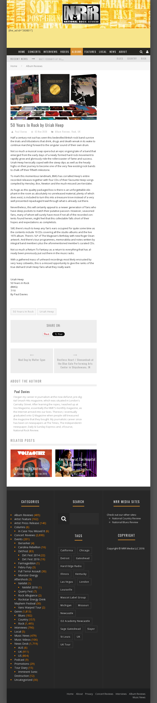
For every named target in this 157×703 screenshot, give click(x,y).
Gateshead (83, 558)
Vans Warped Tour (29, 607)
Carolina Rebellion (29, 547)
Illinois (65, 574)
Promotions (21, 663)
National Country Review (126, 518)
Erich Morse (24, 473)
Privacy (89, 694)
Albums (77, 52)
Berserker (24, 543)
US (20, 655)
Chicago (84, 550)
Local (103, 52)
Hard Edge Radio (71, 566)
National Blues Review (125, 522)
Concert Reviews (24, 535)
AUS (20, 647)
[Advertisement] (129, 98)
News (113, 52)
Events (18, 539)
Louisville (66, 589)
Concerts (34, 52)
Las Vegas (67, 581)
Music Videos (22, 639)
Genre (18, 611)
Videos (64, 52)
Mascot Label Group (73, 597)
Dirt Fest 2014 (31, 555)
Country (132, 58)
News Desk (21, 643)
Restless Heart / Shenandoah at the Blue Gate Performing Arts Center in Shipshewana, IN (75, 363)
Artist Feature (22, 519)
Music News (21, 635)
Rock (143, 58)
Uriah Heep (47, 311)
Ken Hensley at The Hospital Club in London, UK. (77, 462)
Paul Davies (21, 131)
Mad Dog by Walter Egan (31, 360)
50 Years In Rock (23, 311)
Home (21, 52)
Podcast (19, 659)
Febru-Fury (25, 567)
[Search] (141, 51)
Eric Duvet (86, 469)
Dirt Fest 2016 (31, 559)
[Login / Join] (147, 51)
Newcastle (67, 613)
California (67, 550)
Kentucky (81, 574)
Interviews (50, 52)
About (123, 52)
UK (79, 131)
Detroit (65, 558)
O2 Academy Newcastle (75, 621)
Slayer (91, 628)
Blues (120, 58)
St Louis (65, 636)
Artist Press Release (26, 523)
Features (90, 52)
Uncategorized (23, 680)
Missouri (83, 605)
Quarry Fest (25, 591)
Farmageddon (27, 563)
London (84, 581)
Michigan (66, 605)
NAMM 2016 (30, 587)
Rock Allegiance (28, 595)
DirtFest (23, 551)
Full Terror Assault (29, 571)
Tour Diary (21, 668)
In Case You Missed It (31, 531)
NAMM (22, 583)
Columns (19, 527)
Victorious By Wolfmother (31, 468)
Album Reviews (62, 131)
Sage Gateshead (71, 628)
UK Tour (66, 644)
